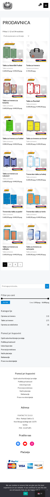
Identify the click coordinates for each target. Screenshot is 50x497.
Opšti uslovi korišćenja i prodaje (12, 338)
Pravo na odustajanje (9, 361)
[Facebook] (18, 444)
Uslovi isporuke (6, 346)
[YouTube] (25, 444)
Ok (26, 493)
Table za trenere (7, 320)
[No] (47, 490)
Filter (5, 302)
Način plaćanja (6, 353)
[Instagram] (32, 444)
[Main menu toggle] (45, 5)
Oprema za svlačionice (9, 325)
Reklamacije (5, 357)
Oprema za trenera (8, 316)
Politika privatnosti (8, 342)
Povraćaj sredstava (8, 350)
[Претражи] (47, 286)
